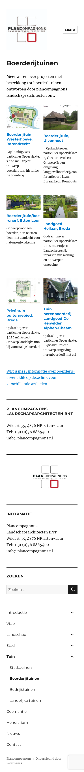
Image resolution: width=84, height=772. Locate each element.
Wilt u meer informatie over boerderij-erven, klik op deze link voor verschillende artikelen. (40, 377)
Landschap (16, 634)
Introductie (16, 612)
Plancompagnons (19, 759)
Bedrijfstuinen (22, 689)
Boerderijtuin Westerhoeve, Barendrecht (19, 139)
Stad (10, 645)
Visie (10, 623)
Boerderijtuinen (24, 678)
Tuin (10, 656)
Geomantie (16, 711)
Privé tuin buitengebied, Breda (19, 315)
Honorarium (17, 722)
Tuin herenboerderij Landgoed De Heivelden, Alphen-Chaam (57, 318)
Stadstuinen (21, 667)
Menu (70, 29)
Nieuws (13, 733)
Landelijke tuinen (25, 700)
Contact (13, 744)
